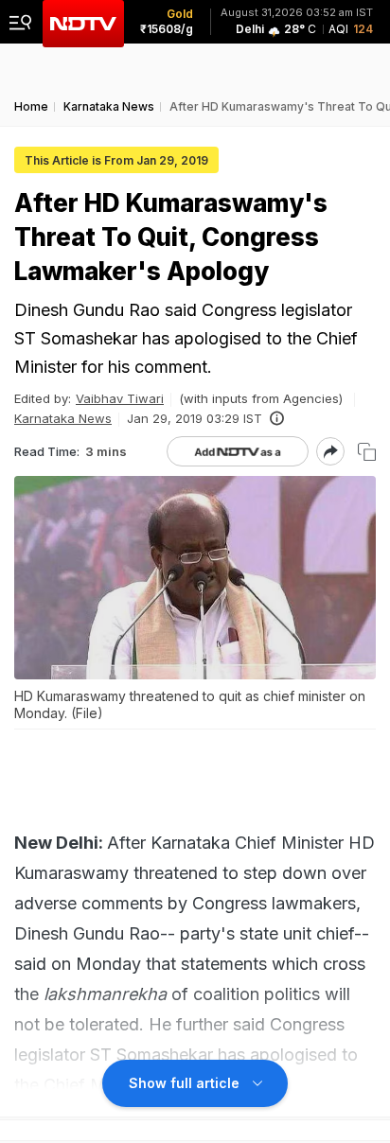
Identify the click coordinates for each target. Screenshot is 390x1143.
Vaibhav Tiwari (120, 398)
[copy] (367, 452)
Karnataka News (63, 418)
